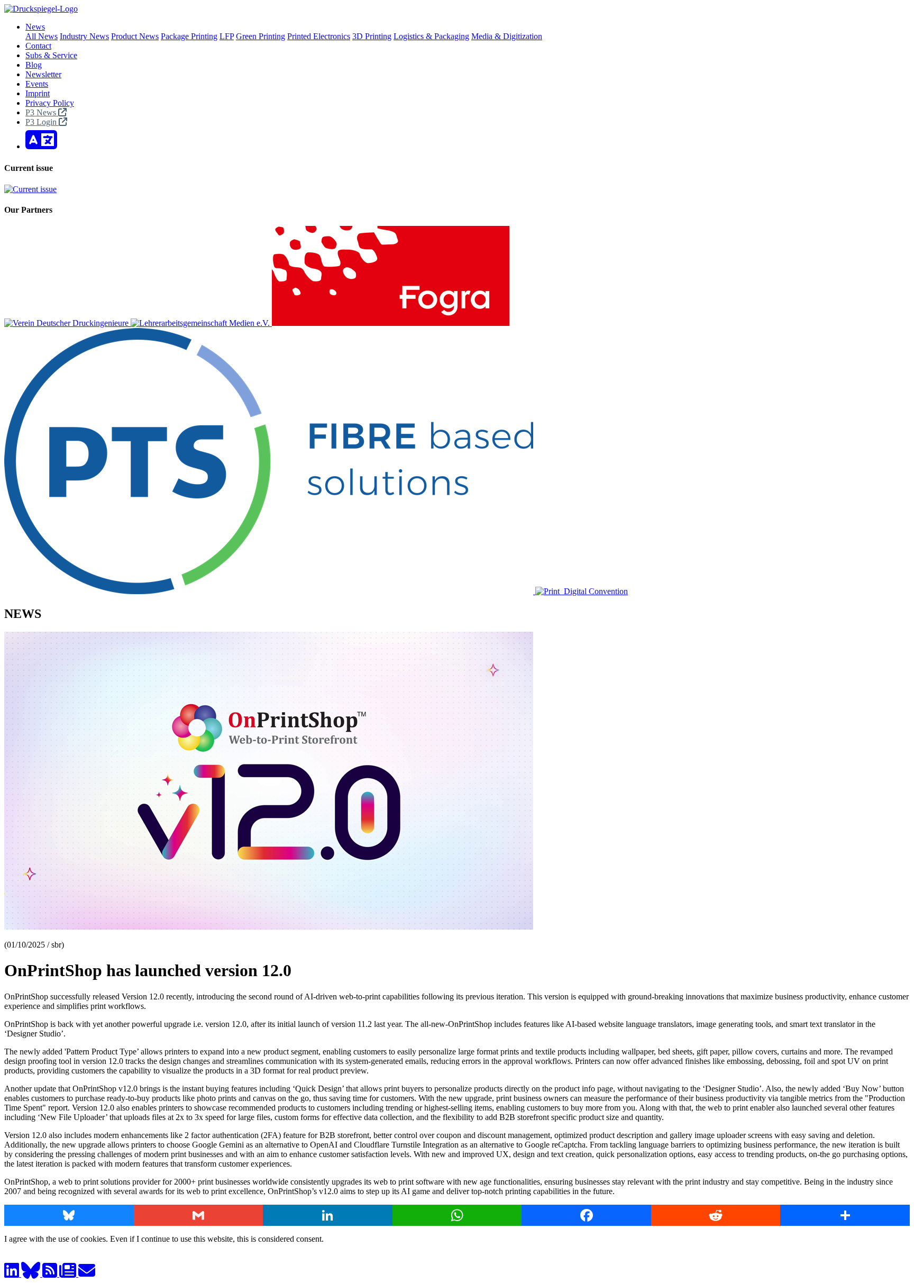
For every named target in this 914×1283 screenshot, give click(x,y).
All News (41, 36)
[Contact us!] (86, 1273)
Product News (135, 36)
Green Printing (260, 36)
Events (36, 83)
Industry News (84, 36)
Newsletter (43, 74)
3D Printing (371, 36)
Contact (38, 45)
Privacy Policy (49, 102)
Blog (33, 64)
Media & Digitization (506, 36)
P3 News (41, 112)
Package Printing (189, 36)
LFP (227, 36)
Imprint (37, 93)
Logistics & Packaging (431, 36)
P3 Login (42, 121)
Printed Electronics (318, 36)
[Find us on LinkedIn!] (12, 1273)
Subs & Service (51, 55)
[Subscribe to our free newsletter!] (68, 1273)
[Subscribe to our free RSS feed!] (50, 1273)
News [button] (35, 26)
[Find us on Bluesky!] (31, 1273)
